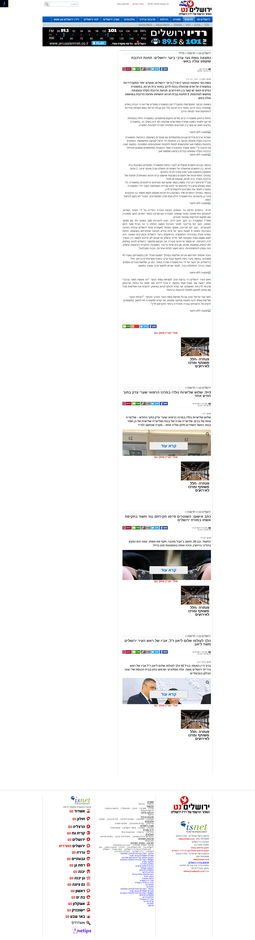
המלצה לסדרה (147, 864)
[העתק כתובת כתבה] (145, 70)
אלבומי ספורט (121, 823)
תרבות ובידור (147, 19)
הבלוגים (150, 834)
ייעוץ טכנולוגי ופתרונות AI (143, 874)
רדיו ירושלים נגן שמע (66, 19)
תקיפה (203, 538)
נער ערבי (189, 79)
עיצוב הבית (149, 876)
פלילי (206, 24)
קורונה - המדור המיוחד (142, 843)
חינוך (188, 24)
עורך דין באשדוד (146, 880)
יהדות (122, 847)
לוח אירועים (113, 819)
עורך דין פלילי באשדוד (144, 882)
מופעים (150, 819)
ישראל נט (149, 884)
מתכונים (150, 887)
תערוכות (140, 819)
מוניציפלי (177, 24)
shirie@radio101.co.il (194, 871)
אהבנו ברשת (111, 847)
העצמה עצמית (147, 868)
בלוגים (142, 828)
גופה (196, 79)
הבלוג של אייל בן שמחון (143, 836)
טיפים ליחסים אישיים (144, 866)
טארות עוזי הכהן (123, 836)
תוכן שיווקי (149, 841)
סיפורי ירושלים (130, 828)
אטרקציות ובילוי (128, 832)
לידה (204, 414)
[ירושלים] (194, 16)
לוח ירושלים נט (134, 847)
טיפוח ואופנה (148, 878)
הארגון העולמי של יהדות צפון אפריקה (138, 857)
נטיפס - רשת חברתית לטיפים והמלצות (137, 853)
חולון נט (150, 903)
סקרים (197, 24)
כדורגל (151, 804)
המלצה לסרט (148, 862)
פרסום (151, 905)
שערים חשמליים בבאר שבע (141, 855)
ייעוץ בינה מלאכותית (122, 845)
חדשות (189, 19)
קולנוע (102, 819)
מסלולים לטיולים (146, 870)
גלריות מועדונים (137, 823)
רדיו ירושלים (138, 851)
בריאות (141, 832)
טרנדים (150, 832)
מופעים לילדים (127, 819)
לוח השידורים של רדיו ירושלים (138, 849)
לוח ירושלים (91, 19)
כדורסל (142, 804)
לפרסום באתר (123, 4)
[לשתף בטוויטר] (155, 70)
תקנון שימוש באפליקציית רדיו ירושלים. (190, 850)
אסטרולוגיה (115, 828)
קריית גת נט (148, 901)
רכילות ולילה (147, 812)
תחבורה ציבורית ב (122, 851)
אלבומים (129, 19)
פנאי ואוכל (117, 849)
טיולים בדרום (148, 872)
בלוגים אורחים (106, 836)
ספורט (177, 19)
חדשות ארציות (145, 24)
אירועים (150, 823)
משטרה (202, 79)
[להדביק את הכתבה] (135, 327)
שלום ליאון (201, 662)
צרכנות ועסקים (146, 838)
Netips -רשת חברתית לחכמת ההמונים (137, 859)
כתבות (151, 828)
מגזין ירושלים (111, 19)
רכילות (164, 19)
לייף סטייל (148, 830)
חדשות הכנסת (163, 24)
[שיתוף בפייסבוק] (163, 70)
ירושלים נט (203, 19)
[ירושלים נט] (189, 814)
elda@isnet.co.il (186, 839)
